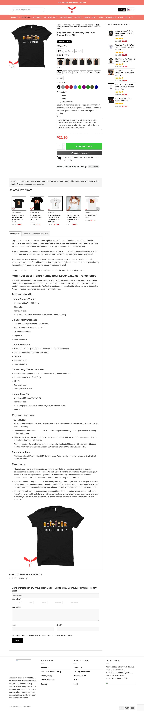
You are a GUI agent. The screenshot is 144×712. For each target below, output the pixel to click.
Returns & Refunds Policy (51, 672)
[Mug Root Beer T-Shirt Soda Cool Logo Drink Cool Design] (37, 203)
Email (59, 625)
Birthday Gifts (50, 17)
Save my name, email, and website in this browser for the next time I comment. (43, 635)
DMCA (76, 680)
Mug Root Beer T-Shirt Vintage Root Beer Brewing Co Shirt (73, 218)
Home (59, 25)
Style (60, 55)
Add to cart (84, 146)
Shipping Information (81, 672)
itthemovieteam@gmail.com (122, 673)
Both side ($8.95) (68, 102)
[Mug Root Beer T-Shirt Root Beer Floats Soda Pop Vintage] (19, 203)
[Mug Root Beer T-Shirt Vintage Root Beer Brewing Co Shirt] (74, 203)
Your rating (16, 599)
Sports (78, 17)
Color (59, 82)
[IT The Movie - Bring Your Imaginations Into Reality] (72, 10)
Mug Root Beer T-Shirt (91, 216)
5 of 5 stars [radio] (66, 602)
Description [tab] (15, 234)
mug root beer (94, 166)
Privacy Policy (46, 676)
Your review (17, 607)
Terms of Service (47, 680)
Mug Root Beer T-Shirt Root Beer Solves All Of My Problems (54, 218)
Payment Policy (79, 676)
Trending (25, 17)
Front (64, 95)
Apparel (15, 17)
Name (14, 625)
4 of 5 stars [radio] (51, 602)
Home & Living (90, 17)
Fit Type (60, 46)
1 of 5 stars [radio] (15, 602)
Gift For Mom (66, 17)
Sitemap (44, 684)
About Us (44, 667)
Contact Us (77, 667)
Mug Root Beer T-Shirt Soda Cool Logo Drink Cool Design (36, 218)
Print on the (61, 92)
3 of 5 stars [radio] (38, 602)
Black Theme (87, 25)
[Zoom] (12, 65)
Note (58, 116)
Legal (75, 684)
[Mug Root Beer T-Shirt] (92, 203)
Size (59, 67)
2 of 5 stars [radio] (25, 602)
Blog (131, 17)
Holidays (37, 17)
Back (64, 99)
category (86, 181)
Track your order (107, 17)
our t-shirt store (35, 270)
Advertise (122, 17)
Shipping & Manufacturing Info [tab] (36, 234)
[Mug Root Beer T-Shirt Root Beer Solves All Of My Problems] (55, 203)
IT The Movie (30, 678)
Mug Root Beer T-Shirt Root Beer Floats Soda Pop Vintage (18, 218)
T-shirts (76, 25)
